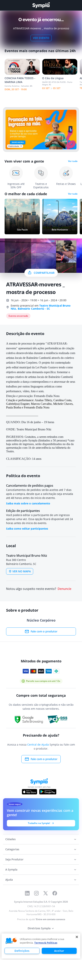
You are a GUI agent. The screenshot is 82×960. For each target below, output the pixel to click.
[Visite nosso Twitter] (45, 893)
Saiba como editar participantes (27, 528)
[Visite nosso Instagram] (36, 893)
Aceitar (59, 951)
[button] (11, 941)
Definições (21, 951)
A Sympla (11, 869)
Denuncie (64, 589)
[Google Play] (47, 791)
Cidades (10, 839)
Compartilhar (44, 273)
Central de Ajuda (38, 744)
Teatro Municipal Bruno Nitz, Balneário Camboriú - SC (41, 307)
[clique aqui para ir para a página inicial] (41, 5)
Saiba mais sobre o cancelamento (28, 503)
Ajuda (9, 879)
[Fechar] (77, 937)
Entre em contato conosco (50, 919)
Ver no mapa (21, 571)
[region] (41, 945)
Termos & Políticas (45, 942)
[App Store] (29, 791)
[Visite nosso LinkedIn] (27, 893)
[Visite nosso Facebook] (54, 893)
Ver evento (41, 38)
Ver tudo (72, 161)
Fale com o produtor (44, 631)
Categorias (12, 849)
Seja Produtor (14, 859)
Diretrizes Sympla (39, 928)
